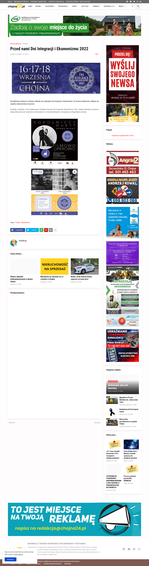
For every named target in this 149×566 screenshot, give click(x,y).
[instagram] (137, 1)
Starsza (97, 423)
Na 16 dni (130, 135)
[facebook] (127, 1)
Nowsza (12, 423)
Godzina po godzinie (119, 135)
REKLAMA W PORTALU (21, 1)
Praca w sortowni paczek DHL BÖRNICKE (130, 478)
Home (10, 1)
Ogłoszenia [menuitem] (49, 6)
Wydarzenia (25, 222)
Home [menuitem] (30, 6)
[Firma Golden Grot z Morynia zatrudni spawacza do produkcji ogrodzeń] (131, 444)
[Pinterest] (46, 230)
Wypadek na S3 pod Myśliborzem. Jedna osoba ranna (128, 399)
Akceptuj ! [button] (10, 559)
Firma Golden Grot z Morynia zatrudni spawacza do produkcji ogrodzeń (130, 454)
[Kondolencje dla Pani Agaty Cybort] (112, 412)
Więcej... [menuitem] (122, 6)
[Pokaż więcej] (55, 230)
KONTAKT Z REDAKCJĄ (56, 1)
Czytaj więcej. (18, 554)
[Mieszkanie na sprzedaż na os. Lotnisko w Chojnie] (54, 266)
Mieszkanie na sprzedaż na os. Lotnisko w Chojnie (52, 278)
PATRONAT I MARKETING (38, 1)
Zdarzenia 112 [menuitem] (109, 6)
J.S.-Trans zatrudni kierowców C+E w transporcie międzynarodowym (113, 454)
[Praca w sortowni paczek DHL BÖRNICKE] (131, 469)
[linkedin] (140, 1)
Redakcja (67, 564)
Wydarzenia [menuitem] (62, 6)
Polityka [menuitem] (84, 6)
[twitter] (134, 1)
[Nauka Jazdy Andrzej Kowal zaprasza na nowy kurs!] (85, 266)
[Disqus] (54, 326)
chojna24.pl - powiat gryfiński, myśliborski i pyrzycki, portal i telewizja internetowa (50, 561)
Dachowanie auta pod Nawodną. (118, 387)
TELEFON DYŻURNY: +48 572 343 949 (78, 1)
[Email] (51, 230)
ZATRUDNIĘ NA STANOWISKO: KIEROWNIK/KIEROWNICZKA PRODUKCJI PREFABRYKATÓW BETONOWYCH (113, 482)
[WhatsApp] (41, 230)
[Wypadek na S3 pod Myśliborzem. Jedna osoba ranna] (112, 400)
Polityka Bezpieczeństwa (52, 564)
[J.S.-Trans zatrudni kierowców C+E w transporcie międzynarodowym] (113, 444)
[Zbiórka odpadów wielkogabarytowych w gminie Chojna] (24, 266)
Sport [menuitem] (74, 6)
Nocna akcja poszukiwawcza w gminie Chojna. (128, 421)
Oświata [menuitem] (96, 6)
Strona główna (15, 44)
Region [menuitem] (38, 6)
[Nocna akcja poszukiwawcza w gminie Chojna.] (112, 422)
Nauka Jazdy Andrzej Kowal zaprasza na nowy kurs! (81, 278)
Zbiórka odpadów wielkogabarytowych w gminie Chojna (21, 279)
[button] (132, 6)
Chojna (25, 44)
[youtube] (131, 1)
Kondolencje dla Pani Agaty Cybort (128, 410)
